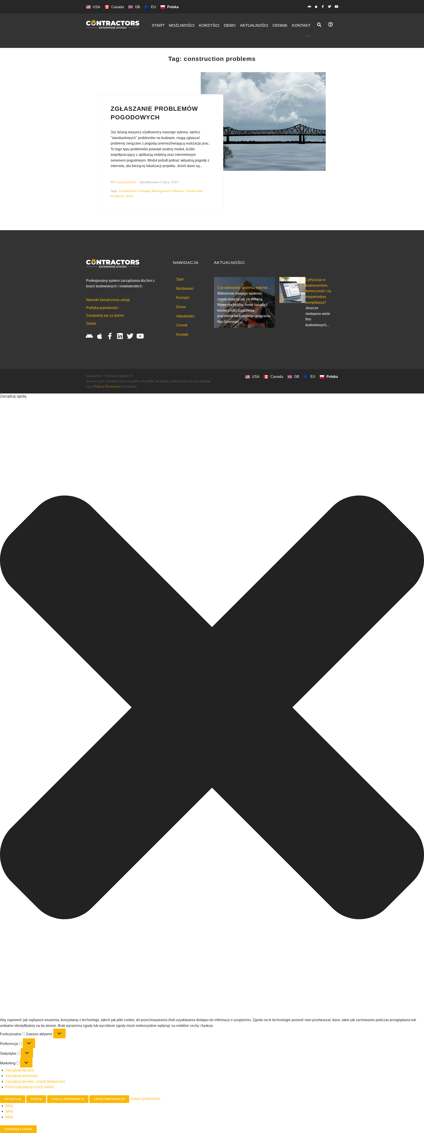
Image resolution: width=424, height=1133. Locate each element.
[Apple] (316, 6)
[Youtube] (336, 6)
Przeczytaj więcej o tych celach (29, 1087)
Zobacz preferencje (67, 1099)
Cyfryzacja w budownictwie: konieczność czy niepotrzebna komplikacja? (318, 291)
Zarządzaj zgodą (18, 1129)
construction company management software (151, 191)
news (129, 196)
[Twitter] (329, 6)
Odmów (36, 1099)
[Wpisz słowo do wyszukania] (319, 25)
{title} (9, 1106)
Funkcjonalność (125, 182)
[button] (212, 708)
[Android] (309, 6)
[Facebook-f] (322, 6)
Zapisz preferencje (109, 1099)
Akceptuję (12, 1099)
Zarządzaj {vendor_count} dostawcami (35, 1081)
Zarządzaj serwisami (21, 1076)
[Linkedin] (120, 336)
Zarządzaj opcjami (19, 1070)
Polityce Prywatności (108, 386)
